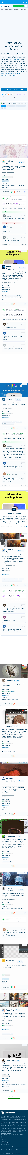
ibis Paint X (16, 73)
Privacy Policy (4, 1139)
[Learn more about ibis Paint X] (3, 399)
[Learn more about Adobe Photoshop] (3, 267)
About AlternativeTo (5, 1142)
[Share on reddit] (8, 94)
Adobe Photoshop (6, 73)
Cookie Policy (4, 1141)
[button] (22, 162)
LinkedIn (9, 1133)
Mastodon (11, 1131)
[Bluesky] (9, 1149)
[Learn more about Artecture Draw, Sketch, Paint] (3, 778)
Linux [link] (17, 106)
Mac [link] (2, 108)
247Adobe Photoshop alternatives (8, 282)
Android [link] (4, 106)
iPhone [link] (20, 106)
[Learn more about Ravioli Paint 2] (3, 960)
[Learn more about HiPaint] (3, 726)
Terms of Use (4, 1138)
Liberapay (16, 1134)
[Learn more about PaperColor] (3, 1010)
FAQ (2, 1136)
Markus (15, 1119)
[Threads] (12, 1149)
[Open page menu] (26, 2)
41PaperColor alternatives (7, 1020)
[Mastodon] (6, 1149)
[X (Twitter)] (4, 1149)
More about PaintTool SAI (13, 89)
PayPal (21, 1134)
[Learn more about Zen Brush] (3, 1061)
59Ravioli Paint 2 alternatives (7, 969)
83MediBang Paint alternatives (8, 172)
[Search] (24, 2)
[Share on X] (5, 94)
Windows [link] (9, 106)
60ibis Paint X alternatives (7, 408)
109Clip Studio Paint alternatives (8, 565)
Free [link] (14, 106)
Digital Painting (5, 181)
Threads (20, 1131)
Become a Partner (5, 1144)
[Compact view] (23, 103)
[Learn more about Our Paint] (3, 681)
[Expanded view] (22, 103)
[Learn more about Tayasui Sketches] (3, 888)
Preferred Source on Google (7, 1146)
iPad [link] (25, 106)
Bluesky (16, 1131)
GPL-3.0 (12, 691)
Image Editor (4, 291)
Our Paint (14, 75)
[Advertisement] (14, 25)
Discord (17, 1130)
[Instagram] (14, 1149)
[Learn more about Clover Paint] (3, 836)
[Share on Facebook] (2, 94)
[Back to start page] (2, 2)
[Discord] (1, 1149)
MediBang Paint (14, 60)
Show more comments (6, 244)
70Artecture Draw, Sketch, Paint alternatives (8, 795)
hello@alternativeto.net (6, 1130)
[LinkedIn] (17, 1149)
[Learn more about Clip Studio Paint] (3, 550)
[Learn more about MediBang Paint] (3, 161)
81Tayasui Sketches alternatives (8, 899)
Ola (10, 1119)
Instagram (3, 1133)
